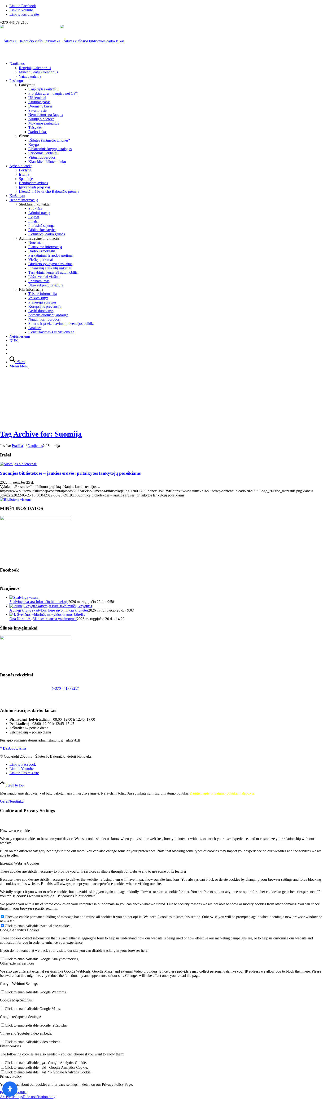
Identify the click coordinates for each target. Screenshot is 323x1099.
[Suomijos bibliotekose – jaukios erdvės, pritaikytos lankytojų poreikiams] (18, 464)
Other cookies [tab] (10, 1046)
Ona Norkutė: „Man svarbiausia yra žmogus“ (43, 619)
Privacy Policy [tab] (11, 1076)
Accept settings (11, 1097)
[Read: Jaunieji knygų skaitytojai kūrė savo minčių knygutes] (50, 606)
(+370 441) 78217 (65, 688)
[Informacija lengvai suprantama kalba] (10, 345)
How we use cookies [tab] (15, 831)
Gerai (4, 801)
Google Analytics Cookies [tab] (19, 930)
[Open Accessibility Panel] (9, 1089)
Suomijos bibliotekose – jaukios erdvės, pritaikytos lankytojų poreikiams (70, 473)
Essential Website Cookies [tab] (19, 863)
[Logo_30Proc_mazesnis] (30, 41)
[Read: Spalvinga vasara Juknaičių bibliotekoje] (24, 597)
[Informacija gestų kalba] (10, 349)
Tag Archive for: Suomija (41, 434)
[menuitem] (166, 70)
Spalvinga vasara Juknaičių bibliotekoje (38, 602)
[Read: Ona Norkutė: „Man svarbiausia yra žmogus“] (47, 614)
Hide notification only (39, 1097)
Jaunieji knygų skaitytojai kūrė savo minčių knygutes (48, 610)
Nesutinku (16, 801)
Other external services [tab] (17, 963)
